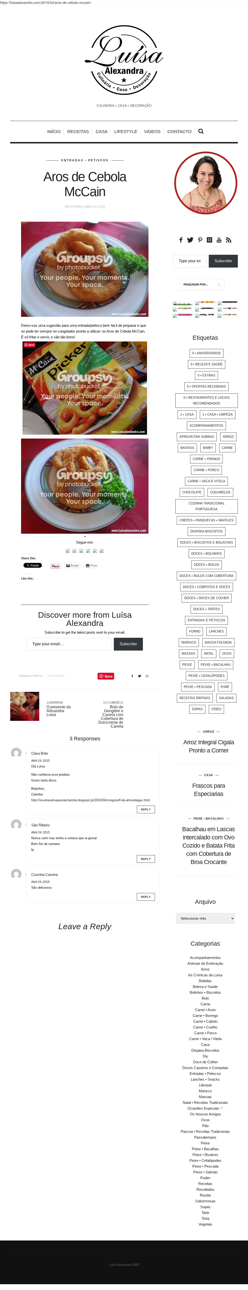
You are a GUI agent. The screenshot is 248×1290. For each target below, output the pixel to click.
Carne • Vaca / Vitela (205, 1039)
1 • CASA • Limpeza (217, 414)
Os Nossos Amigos (205, 1114)
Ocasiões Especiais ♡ (205, 1108)
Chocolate (192, 492)
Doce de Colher (205, 1062)
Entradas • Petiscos (84, 160)
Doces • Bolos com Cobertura (206, 576)
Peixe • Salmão (205, 1172)
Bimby (208, 448)
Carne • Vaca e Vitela (206, 481)
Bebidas (205, 981)
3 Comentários (56, 675)
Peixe (187, 664)
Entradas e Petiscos (31, 675)
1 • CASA (187, 414)
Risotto (205, 1195)
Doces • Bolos (206, 565)
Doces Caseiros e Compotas (205, 1068)
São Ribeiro (40, 825)
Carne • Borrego (205, 1016)
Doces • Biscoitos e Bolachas (206, 542)
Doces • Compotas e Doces (206, 587)
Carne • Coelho (205, 1027)
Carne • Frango (206, 459)
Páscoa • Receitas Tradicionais (205, 1131)
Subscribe (128, 644)
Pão (205, 1126)
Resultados (205, 1189)
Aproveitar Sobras (196, 437)
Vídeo (216, 709)
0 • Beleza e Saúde (207, 364)
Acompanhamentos (206, 425)
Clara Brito (39, 753)
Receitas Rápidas (194, 698)
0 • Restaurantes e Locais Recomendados (207, 400)
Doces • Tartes (206, 609)
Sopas (197, 709)
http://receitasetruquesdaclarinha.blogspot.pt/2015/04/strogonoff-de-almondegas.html (90, 800)
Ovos (227, 653)
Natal (209, 653)
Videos (152, 131)
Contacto (179, 131)
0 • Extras (206, 375)
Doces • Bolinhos (206, 553)
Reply (146, 809)
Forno (194, 631)
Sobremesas (205, 1201)
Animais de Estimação (205, 963)
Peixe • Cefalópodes (206, 676)
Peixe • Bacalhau (216, 664)
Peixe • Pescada (198, 687)
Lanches (216, 631)
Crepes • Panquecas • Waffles (206, 520)
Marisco (188, 642)
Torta (205, 1218)
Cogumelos (220, 492)
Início (54, 131)
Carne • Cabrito (205, 1021)
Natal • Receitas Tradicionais (205, 1102)
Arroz (228, 437)
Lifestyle (125, 131)
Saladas (226, 698)
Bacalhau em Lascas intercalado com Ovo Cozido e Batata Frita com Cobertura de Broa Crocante (208, 845)
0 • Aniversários (206, 353)
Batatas (187, 448)
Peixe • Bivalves (205, 1155)
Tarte (205, 1213)
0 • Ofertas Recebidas (206, 386)
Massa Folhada (218, 642)
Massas (188, 653)
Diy (205, 1056)
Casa (102, 131)
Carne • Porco (206, 470)
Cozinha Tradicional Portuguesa (207, 506)
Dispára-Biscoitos (206, 531)
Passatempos (205, 1137)
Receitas (78, 131)
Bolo (205, 998)
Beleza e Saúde (205, 987)
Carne (227, 448)
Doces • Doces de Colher (206, 598)
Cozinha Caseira (44, 874)
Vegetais (205, 1224)
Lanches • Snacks (205, 1079)
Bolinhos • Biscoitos (205, 992)
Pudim (205, 1178)
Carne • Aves (205, 1010)
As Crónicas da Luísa (205, 975)
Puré (225, 687)
